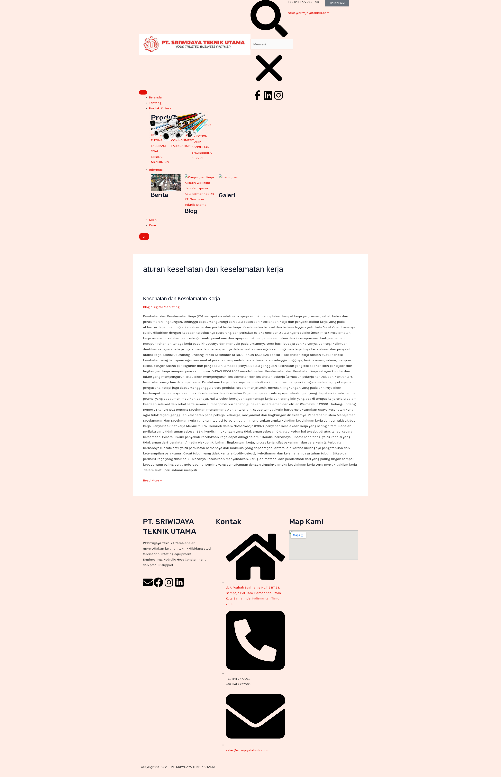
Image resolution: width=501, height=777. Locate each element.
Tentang (155, 103)
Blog (146, 307)
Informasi (156, 169)
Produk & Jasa (160, 108)
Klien (153, 220)
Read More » (152, 480)
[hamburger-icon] (143, 92)
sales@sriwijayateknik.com (309, 13)
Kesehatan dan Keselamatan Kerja (181, 298)
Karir (152, 225)
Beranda (155, 97)
